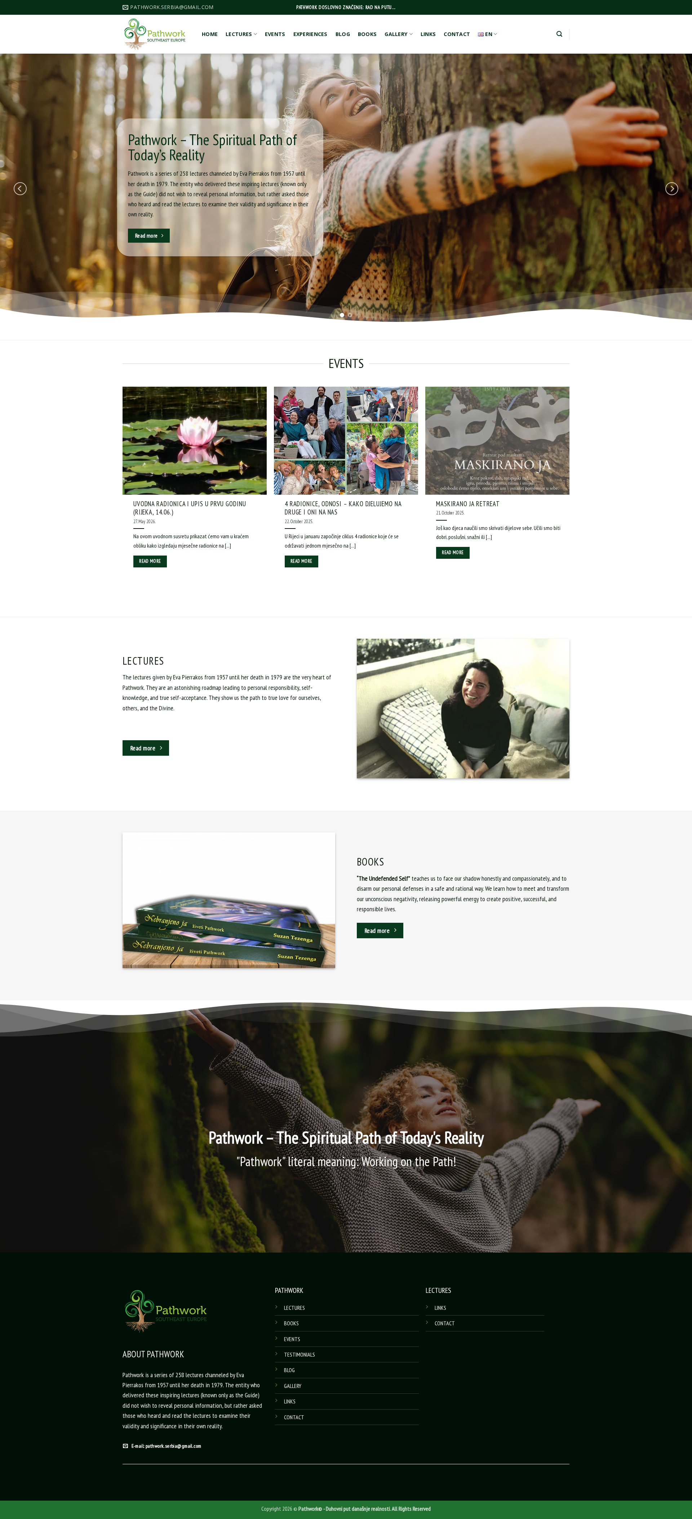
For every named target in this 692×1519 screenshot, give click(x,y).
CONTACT (457, 34)
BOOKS (367, 34)
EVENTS (275, 34)
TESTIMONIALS (299, 1354)
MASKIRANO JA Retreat (468, 504)
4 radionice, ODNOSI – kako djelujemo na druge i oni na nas (343, 508)
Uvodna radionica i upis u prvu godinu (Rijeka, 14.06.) (189, 508)
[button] (559, 34)
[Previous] (20, 189)
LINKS (428, 34)
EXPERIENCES (310, 34)
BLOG (343, 34)
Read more (150, 561)
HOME (210, 34)
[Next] (671, 189)
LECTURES (239, 34)
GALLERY (396, 34)
